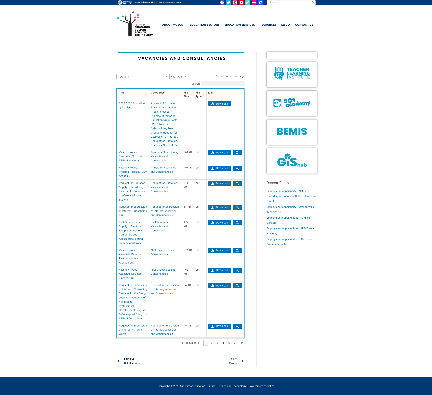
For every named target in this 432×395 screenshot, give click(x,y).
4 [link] (223, 342)
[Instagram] (235, 2)
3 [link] (217, 342)
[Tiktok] (248, 2)
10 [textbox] (226, 76)
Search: (195, 83)
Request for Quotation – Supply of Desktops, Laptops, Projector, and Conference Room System (133, 191)
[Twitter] (228, 2)
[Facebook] (222, 2)
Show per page (230, 76)
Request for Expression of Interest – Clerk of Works (133, 330)
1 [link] (206, 342)
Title (122, 92)
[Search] (313, 3)
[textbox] (142, 76)
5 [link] (229, 342)
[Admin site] (260, 2)
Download (222, 103)
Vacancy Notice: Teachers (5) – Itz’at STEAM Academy (130, 156)
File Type (199, 94)
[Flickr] (254, 2)
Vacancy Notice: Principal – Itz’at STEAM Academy (133, 172)
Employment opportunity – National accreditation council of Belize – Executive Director (292, 196)
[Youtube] (241, 2)
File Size (186, 94)
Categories (158, 92)
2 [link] (211, 342)
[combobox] (142, 76)
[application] (186, 25)
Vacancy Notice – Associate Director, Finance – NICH (130, 274)
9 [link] (242, 342)
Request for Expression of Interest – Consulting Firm (133, 211)
